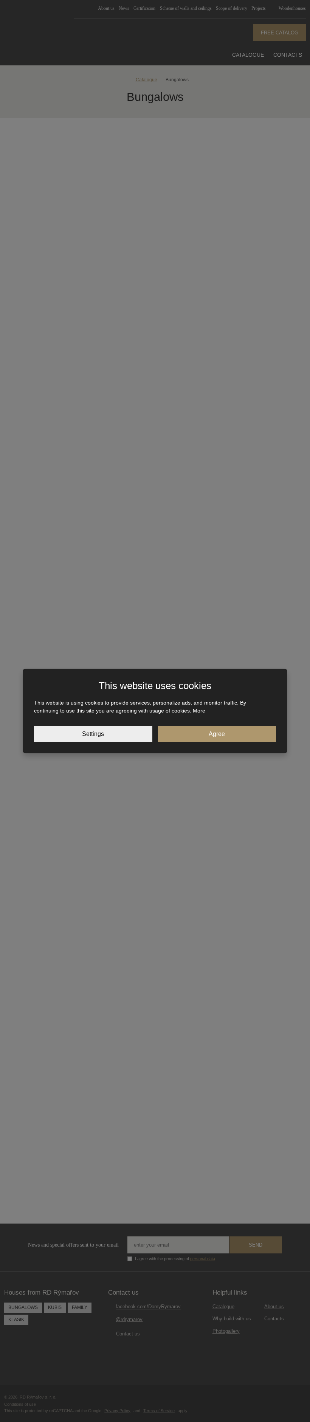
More (199, 711)
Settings (93, 734)
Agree (217, 734)
